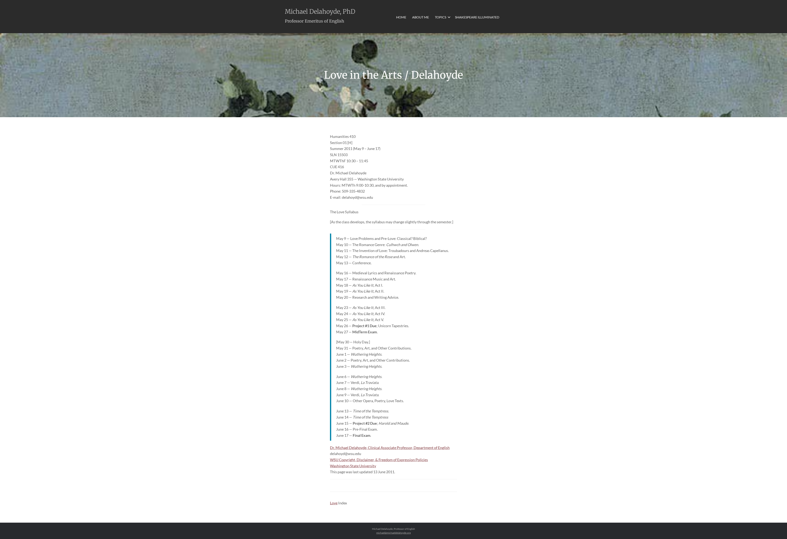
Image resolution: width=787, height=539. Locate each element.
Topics (440, 17)
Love (334, 503)
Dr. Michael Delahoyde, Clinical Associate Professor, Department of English (390, 447)
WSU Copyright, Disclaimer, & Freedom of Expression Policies (379, 459)
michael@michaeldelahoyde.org (393, 532)
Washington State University (353, 466)
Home (401, 17)
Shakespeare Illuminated (477, 17)
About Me (420, 17)
